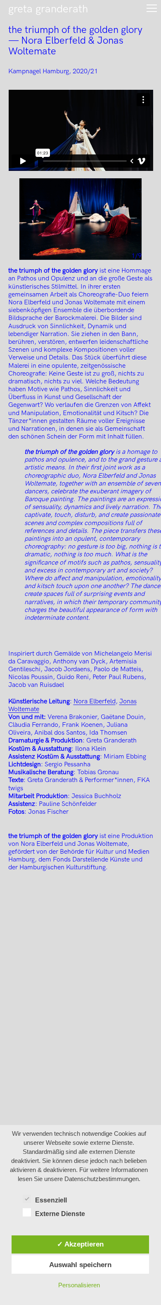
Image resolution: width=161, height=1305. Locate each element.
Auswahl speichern (80, 1264)
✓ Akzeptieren (80, 1244)
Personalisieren (79, 1285)
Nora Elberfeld (94, 701)
